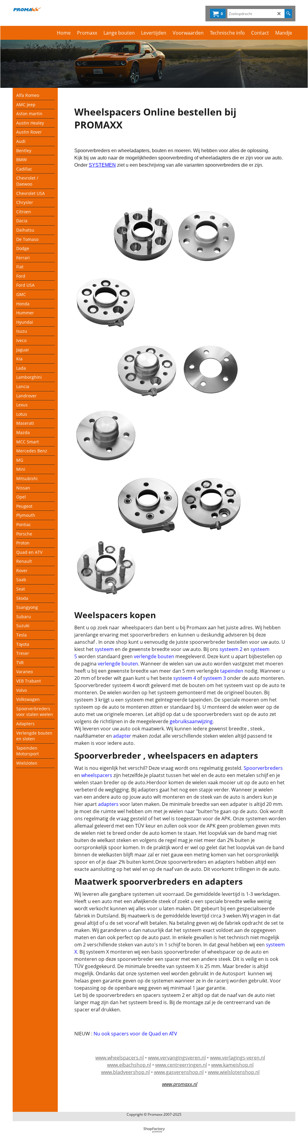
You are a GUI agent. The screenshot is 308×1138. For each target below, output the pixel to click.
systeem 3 (214, 678)
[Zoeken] (288, 13)
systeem (104, 649)
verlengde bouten (154, 656)
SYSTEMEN (102, 165)
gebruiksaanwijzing (191, 721)
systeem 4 (185, 678)
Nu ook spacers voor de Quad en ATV (135, 1033)
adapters (108, 804)
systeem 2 (231, 649)
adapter (122, 735)
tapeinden (231, 671)
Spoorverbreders (262, 768)
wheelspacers (96, 775)
